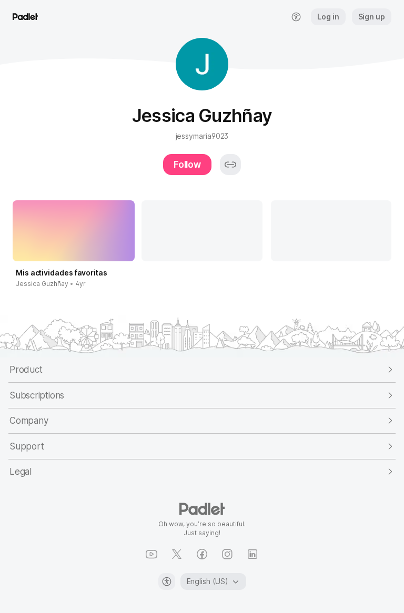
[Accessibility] (166, 581)
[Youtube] (151, 554)
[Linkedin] (252, 554)
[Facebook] (202, 554)
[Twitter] (176, 554)
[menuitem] (296, 16)
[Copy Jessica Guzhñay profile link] (230, 164)
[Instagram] (227, 554)
